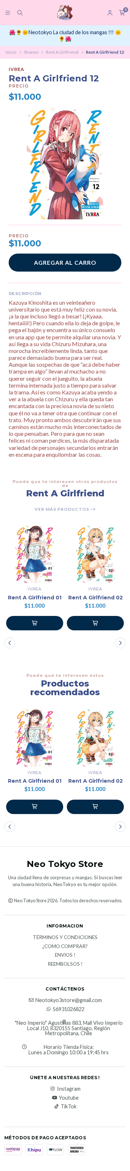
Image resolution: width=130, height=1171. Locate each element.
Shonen (31, 52)
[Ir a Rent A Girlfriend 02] (95, 554)
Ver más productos (62, 509)
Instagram (69, 1088)
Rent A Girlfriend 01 (34, 598)
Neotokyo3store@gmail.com (68, 1000)
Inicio (11, 52)
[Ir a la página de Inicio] (65, 13)
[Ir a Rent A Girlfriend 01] (34, 554)
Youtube (69, 1097)
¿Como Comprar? (65, 946)
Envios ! (65, 955)
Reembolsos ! (65, 964)
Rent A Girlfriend (62, 52)
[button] (34, 623)
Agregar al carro (65, 262)
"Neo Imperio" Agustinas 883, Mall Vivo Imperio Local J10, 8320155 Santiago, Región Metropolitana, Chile (69, 1028)
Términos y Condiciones (65, 937)
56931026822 (68, 1009)
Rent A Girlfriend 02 (95, 598)
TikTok (69, 1106)
